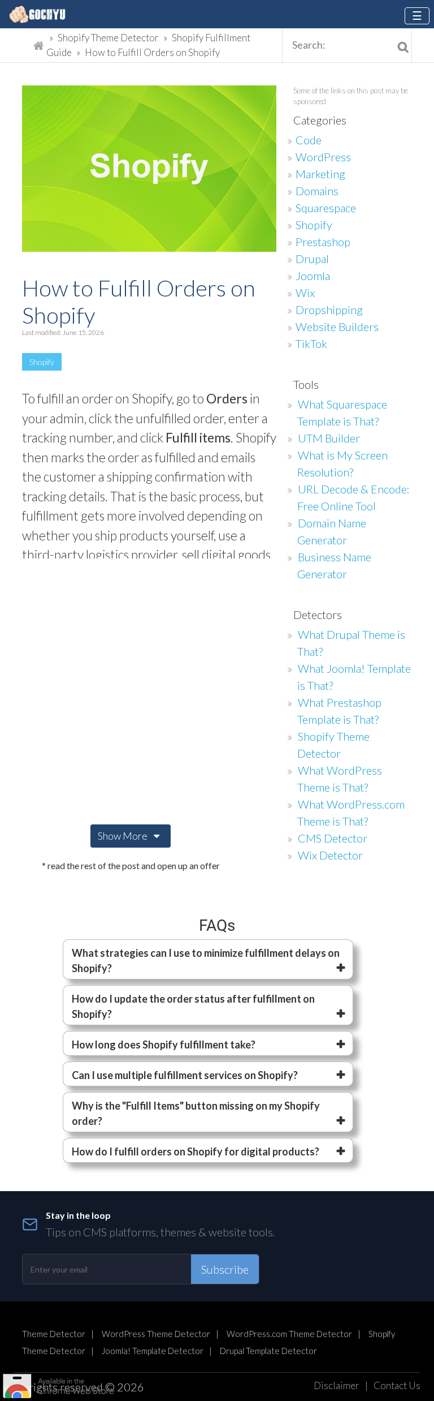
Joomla (313, 275)
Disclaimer (336, 1385)
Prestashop (323, 241)
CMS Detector (332, 838)
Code (309, 140)
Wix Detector (330, 855)
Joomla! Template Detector (152, 1351)
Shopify (41, 362)
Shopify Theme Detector (108, 38)
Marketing (320, 174)
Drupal (312, 258)
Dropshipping (329, 309)
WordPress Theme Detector (156, 1334)
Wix (305, 292)
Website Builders (337, 326)
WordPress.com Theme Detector (289, 1334)
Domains (317, 190)
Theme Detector (53, 1334)
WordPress (323, 157)
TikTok (311, 343)
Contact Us (397, 1385)
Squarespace (326, 207)
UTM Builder (329, 438)
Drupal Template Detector (268, 1351)
